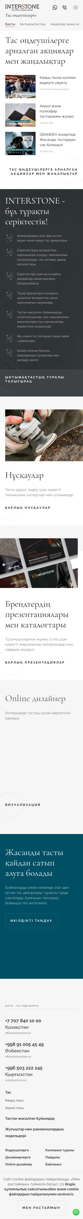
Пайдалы (52, 1157)
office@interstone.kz (18, 1033)
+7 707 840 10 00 (23, 1020)
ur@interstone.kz (16, 1080)
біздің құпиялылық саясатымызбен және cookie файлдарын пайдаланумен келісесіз (41, 1189)
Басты (10, 24)
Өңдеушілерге (17, 1150)
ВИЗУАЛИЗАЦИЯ (23, 805)
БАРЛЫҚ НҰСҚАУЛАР (28, 508)
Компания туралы (59, 1150)
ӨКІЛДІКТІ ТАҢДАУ (31, 921)
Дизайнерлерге (18, 1157)
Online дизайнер (18, 1164)
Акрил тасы (14, 1108)
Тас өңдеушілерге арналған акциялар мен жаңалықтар (43, 172)
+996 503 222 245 (23, 1068)
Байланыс (53, 1164)
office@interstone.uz (18, 1056)
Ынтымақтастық (33, 24)
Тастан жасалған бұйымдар (30, 1118)
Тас (8, 1092)
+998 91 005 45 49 (24, 1044)
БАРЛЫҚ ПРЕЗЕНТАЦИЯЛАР (35, 662)
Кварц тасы (14, 1100)
